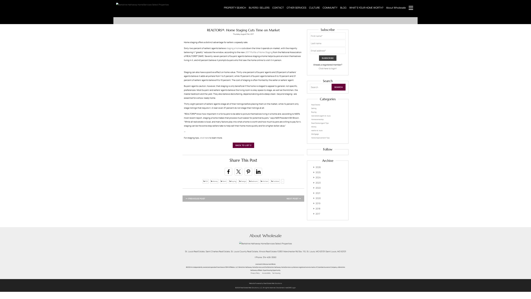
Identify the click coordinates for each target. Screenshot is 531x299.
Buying (233, 181)
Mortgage (315, 134)
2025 (318, 172)
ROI (206, 181)
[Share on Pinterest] (248, 171)
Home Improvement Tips (320, 138)
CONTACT (278, 7)
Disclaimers (280, 288)
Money (215, 181)
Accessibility (266, 273)
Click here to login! (328, 68)
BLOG (343, 7)
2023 (318, 182)
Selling (313, 108)
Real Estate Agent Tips (320, 123)
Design (243, 181)
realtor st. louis (316, 130)
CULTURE (314, 7)
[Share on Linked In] (258, 171)
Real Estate (315, 105)
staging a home (233, 48)
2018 (318, 208)
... (282, 181)
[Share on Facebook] (228, 171)
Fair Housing (276, 273)
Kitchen (265, 181)
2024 (318, 177)
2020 (318, 198)
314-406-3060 (269, 257)
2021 (318, 193)
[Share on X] (238, 171)
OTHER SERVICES (296, 7)
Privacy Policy (255, 273)
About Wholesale (396, 7)
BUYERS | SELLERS (259, 7)
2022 (318, 187)
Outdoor (276, 181)
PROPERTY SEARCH (235, 7)
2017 (318, 213)
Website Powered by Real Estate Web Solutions (265, 283)
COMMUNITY (330, 7)
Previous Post (196, 198)
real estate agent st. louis (320, 116)
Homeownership (317, 119)
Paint (224, 181)
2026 (318, 167)
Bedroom (254, 181)
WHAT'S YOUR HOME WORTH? (366, 7)
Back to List (242, 145)
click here (204, 137)
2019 (318, 203)
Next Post (293, 198)
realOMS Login (290, 288)
